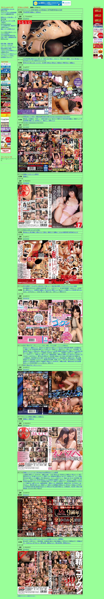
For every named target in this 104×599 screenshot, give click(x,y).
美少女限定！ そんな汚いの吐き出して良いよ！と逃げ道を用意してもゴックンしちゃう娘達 (50, 286)
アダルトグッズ (5, 54)
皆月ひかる (26, 62)
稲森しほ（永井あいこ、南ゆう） (38, 120)
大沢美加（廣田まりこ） (54, 352)
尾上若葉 (78, 358)
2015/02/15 (26, 369)
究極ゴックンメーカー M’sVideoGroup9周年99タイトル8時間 (40, 472)
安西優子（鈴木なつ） (70, 288)
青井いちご (50, 481)
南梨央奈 (32, 361)
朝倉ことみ (28, 349)
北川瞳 (44, 62)
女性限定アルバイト (6, 57)
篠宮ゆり (60, 62)
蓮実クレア (42, 349)
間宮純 (28, 486)
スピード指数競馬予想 (7, 14)
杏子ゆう (68, 485)
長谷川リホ (42, 347)
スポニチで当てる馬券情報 (8, 12)
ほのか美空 (40, 358)
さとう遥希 (78, 476)
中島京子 (38, 361)
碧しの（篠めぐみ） (46, 291)
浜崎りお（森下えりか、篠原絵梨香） (46, 354)
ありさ (76, 232)
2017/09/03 (26, 127)
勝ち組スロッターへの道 (8, 20)
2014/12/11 (26, 495)
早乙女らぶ (37, 352)
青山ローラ (62, 290)
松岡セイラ (26, 361)
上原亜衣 (38, 288)
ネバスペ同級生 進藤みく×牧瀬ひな (33, 416)
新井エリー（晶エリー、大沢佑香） (69, 349)
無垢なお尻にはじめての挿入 (31, 230)
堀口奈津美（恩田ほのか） (63, 543)
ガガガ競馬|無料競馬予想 (8, 35)
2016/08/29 (26, 183)
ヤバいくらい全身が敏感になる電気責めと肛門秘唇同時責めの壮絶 (42, 10)
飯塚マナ (50, 232)
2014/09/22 (26, 549)
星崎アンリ (77, 119)
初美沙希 (43, 288)
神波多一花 (72, 347)
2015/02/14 (26, 425)
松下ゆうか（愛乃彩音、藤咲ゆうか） (44, 543)
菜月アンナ (55, 347)
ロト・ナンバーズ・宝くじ (8, 47)
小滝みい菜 (64, 356)
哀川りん (72, 354)
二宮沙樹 (51, 356)
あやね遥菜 (78, 361)
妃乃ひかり (66, 541)
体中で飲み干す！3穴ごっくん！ (32, 365)
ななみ (61, 232)
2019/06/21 (26, 69)
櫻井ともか (55, 290)
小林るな (49, 62)
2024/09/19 (26, 18)
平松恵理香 (26, 12)
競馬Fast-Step (4, 39)
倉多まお (48, 347)
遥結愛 (46, 359)
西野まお (60, 354)
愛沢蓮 (32, 485)
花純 (55, 541)
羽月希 (74, 290)
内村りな (56, 481)
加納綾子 (43, 361)
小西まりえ (39, 232)
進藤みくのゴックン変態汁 (31, 174)
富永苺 (50, 358)
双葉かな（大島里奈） (64, 486)
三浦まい (45, 232)
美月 (78, 290)
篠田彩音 (65, 232)
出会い (12, 55)
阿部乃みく (66, 62)
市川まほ (32, 288)
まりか (72, 478)
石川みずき (48, 290)
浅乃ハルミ (48, 349)
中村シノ (37, 119)
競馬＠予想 (4, 10)
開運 (10, 48)
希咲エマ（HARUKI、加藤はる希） (57, 361)
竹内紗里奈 (35, 349)
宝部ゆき (38, 12)
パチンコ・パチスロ (6, 45)
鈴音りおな (33, 479)
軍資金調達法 (5, 48)
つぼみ (38, 291)
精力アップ (13, 54)
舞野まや (60, 119)
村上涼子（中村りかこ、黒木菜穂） (33, 541)
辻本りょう (56, 291)
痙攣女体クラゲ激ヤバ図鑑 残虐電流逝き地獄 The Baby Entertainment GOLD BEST (46, 116)
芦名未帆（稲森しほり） (55, 359)
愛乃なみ (40, 356)
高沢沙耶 (65, 119)
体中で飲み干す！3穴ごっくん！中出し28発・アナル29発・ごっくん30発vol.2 (45, 345)
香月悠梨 (34, 358)
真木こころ (26, 363)
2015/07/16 (26, 298)
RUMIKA (78, 351)
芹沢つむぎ (66, 359)
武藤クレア (72, 351)
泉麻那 (60, 351)
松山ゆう (78, 354)
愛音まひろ (63, 291)
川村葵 (43, 119)
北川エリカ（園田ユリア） (31, 347)
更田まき (46, 356)
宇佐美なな (72, 359)
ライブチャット (5, 55)
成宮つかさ (48, 119)
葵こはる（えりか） (36, 62)
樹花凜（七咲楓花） (29, 119)
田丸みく (54, 62)
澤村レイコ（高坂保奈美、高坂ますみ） (64, 358)
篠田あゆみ (71, 361)
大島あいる (57, 356)
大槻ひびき (71, 356)
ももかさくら (39, 359)
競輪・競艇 (7, 43)
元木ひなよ (29, 543)
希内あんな (26, 232)
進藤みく (32, 12)
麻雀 (11, 43)
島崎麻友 (56, 485)
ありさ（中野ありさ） (68, 476)
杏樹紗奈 (53, 476)
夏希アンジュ (38, 363)
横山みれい (37, 351)
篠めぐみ (43, 351)
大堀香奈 (36, 290)
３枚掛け (3, 22)
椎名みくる (44, 479)
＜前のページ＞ (21, 596)
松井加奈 (71, 232)
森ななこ (45, 363)
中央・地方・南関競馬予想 (8, 37)
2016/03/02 (26, 239)
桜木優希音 (26, 288)
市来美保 (32, 359)
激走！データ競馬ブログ (8, 29)
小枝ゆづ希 (79, 486)
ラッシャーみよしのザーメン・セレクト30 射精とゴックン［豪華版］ (43, 539)
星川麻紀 (32, 232)
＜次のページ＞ (30, 596)
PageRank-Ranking (6, 24)
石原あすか (65, 351)
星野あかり (74, 481)
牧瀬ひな (31, 419)
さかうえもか (37, 481)
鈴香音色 (47, 541)
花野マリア (52, 120)
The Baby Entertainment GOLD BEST (33, 122)
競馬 (2, 43)
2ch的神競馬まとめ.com (7, 9)
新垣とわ (50, 363)
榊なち (52, 541)
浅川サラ (54, 119)
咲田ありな (26, 359)
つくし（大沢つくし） (53, 288)
